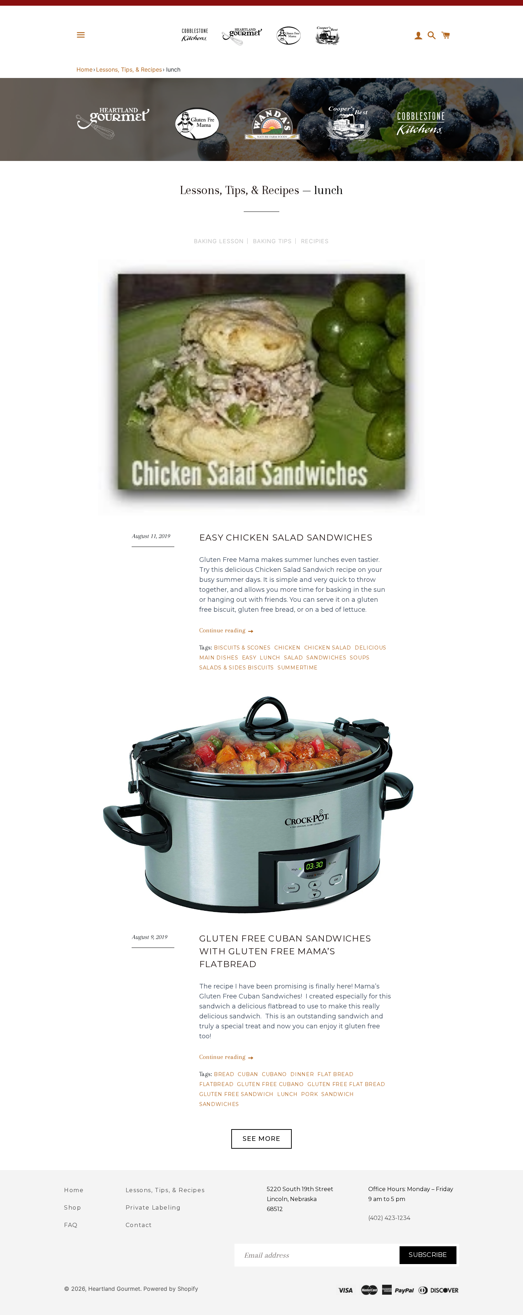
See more (261, 1139)
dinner (302, 1074)
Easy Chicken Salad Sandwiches (286, 537)
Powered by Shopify (170, 1288)
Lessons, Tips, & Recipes (129, 69)
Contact (139, 1225)
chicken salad (327, 648)
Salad (293, 657)
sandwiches (326, 657)
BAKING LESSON (219, 241)
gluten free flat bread (346, 1084)
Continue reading (223, 630)
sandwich (337, 1094)
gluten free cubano (270, 1084)
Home (84, 69)
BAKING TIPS (272, 241)
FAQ (71, 1225)
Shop (72, 1207)
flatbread (216, 1084)
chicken (287, 648)
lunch (270, 657)
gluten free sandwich (236, 1094)
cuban (248, 1074)
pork (309, 1094)
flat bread (335, 1074)
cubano (274, 1074)
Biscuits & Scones (242, 648)
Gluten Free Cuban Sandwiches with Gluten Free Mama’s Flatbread (285, 951)
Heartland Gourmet (114, 1288)
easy (249, 657)
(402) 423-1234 (389, 1218)
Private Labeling (153, 1207)
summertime (298, 667)
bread (224, 1074)
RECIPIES (315, 241)
